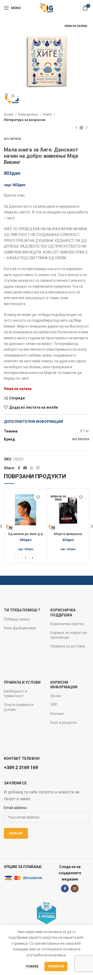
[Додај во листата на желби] (38, 497)
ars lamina (12, 138)
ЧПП (53, 705)
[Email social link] (25, 468)
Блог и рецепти (63, 722)
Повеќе (32, 966)
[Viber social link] (38, 468)
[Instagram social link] (75, 888)
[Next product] (86, 128)
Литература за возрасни (24, 120)
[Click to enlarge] (13, 96)
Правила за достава (67, 646)
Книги (47, 114)
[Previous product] (76, 128)
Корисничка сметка (67, 624)
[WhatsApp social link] (31, 468)
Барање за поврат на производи (68, 635)
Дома (9, 114)
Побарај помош (17, 619)
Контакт (57, 714)
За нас (55, 696)
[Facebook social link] (19, 468)
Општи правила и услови (18, 707)
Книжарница (28, 114)
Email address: (16, 808)
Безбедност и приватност (15, 693)
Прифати (56, 966)
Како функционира (20, 628)
